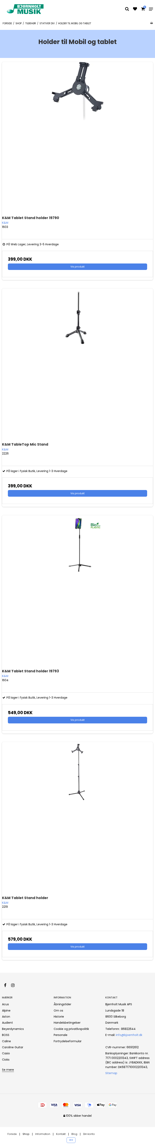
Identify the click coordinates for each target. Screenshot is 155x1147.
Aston (6, 1017)
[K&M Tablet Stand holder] (77, 817)
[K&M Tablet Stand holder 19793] (77, 590)
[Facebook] (7, 985)
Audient (7, 1023)
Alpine (6, 1010)
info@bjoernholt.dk (129, 1035)
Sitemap (111, 1073)
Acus (5, 1004)
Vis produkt (77, 266)
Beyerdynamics (13, 1029)
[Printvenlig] (151, 23)
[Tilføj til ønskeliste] (135, 9)
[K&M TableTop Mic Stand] (77, 364)
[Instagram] (15, 985)
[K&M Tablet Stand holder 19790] (77, 137)
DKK (71, 1140)
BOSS (5, 1035)
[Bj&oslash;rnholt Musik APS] (26, 9)
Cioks (5, 1060)
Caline (6, 1041)
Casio (6, 1053)
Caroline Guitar (12, 1047)
